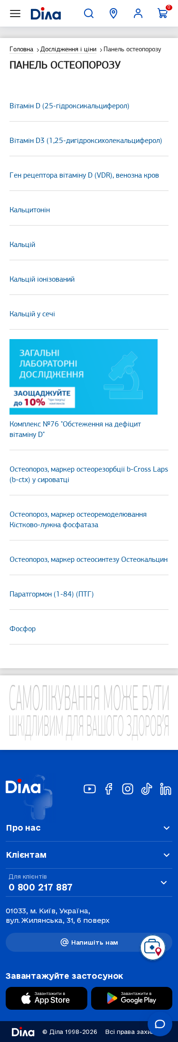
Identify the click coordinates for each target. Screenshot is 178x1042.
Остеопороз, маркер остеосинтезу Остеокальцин (88, 560)
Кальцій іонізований (42, 280)
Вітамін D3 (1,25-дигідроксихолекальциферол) (85, 141)
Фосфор (22, 629)
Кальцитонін (29, 210)
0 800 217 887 (40, 887)
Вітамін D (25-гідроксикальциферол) (69, 106)
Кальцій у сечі (32, 314)
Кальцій (22, 245)
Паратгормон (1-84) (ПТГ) (51, 594)
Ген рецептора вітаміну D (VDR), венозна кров (84, 176)
